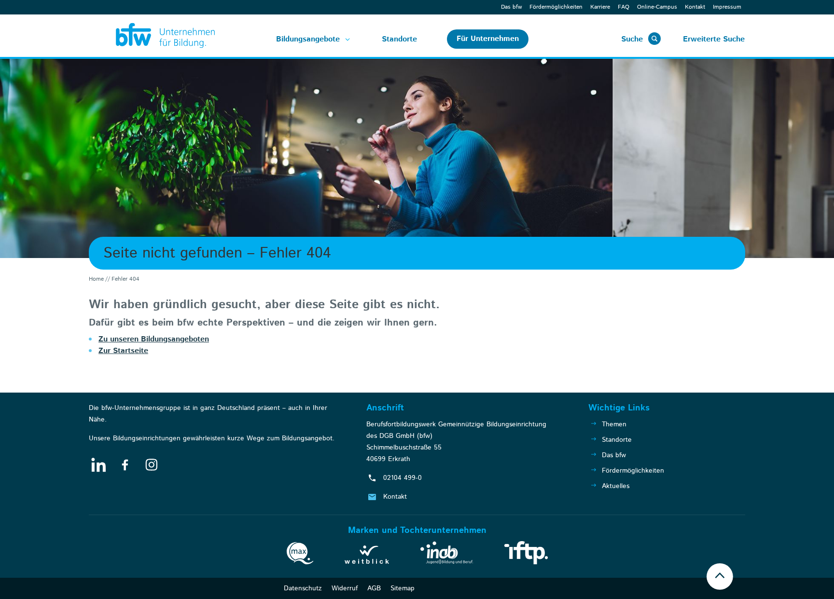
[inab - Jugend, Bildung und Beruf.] (446, 554)
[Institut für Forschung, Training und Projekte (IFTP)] (526, 554)
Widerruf (345, 588)
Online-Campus (657, 7)
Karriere (600, 7)
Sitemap (402, 588)
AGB (374, 588)
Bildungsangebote (308, 39)
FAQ (623, 7)
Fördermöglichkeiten (556, 7)
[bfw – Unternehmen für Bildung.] (154, 35)
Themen (614, 424)
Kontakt (695, 7)
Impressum (727, 7)
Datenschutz (303, 588)
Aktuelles (615, 486)
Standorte (399, 39)
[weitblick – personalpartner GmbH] (367, 556)
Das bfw (511, 7)
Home (96, 279)
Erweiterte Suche (714, 39)
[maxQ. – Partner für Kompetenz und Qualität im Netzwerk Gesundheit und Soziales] (300, 555)
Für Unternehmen (488, 38)
